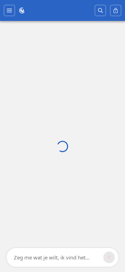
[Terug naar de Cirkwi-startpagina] (22, 10)
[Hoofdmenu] (9, 10)
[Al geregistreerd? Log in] (116, 10)
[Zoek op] (100, 10)
